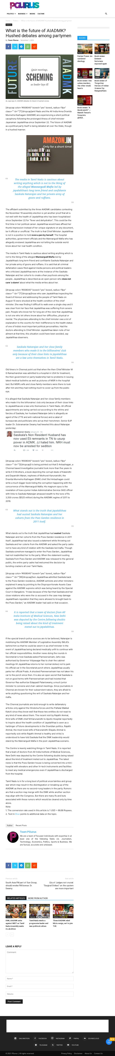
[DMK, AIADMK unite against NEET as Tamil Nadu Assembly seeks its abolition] (16, 911)
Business (21, 14)
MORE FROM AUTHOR (38, 898)
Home (8, 20)
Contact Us (98, 1053)
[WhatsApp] (28, 46)
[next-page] (12, 934)
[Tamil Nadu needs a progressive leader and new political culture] (39, 911)
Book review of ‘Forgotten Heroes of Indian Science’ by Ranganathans (102, 86)
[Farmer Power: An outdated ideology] (84, 49)
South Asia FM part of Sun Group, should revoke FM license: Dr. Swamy (21, 885)
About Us (88, 1053)
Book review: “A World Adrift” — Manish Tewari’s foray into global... (84, 113)
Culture (41, 14)
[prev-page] (7, 934)
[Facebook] (8, 46)
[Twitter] (15, 46)
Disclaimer (78, 1053)
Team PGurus (13, 40)
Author (9, 825)
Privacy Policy (66, 1053)
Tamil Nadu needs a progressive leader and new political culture (38, 923)
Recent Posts (21, 825)
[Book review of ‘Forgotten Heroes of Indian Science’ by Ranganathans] (102, 73)
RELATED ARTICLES (16, 898)
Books (32, 14)
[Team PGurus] (13, 837)
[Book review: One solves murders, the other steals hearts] (84, 73)
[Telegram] (21, 46)
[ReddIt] (34, 46)
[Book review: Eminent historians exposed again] (102, 49)
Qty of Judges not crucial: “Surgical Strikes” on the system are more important (58, 885)
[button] (106, 13)
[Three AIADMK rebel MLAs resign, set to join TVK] (63, 911)
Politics (10, 14)
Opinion (32, 917)
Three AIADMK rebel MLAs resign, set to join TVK (63, 923)
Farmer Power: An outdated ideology (84, 58)
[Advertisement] (76, 6)
